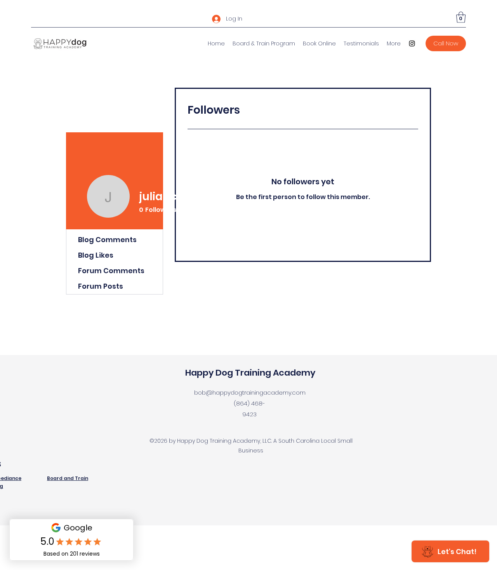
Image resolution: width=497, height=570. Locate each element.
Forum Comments (111, 270)
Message (256, 210)
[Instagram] (412, 43)
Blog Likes (95, 255)
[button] (461, 17)
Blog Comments (107, 239)
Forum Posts (100, 286)
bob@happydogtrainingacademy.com (250, 392)
